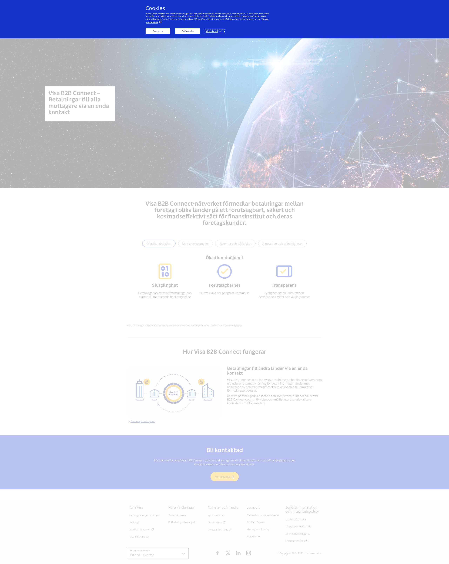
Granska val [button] (212, 31)
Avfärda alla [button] (188, 31)
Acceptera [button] (158, 31)
